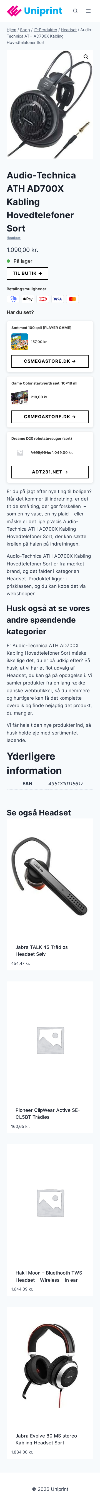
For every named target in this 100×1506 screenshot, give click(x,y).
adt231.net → (50, 472)
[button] (86, 57)
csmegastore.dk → (50, 361)
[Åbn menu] (88, 11)
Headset (14, 238)
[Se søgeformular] (75, 11)
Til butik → (27, 273)
